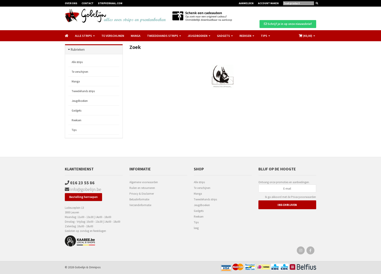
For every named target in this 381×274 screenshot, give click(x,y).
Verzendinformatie (140, 205)
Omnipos (95, 267)
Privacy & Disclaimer (141, 194)
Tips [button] (264, 36)
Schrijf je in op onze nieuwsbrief (289, 24)
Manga (135, 36)
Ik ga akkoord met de (290, 197)
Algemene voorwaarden (143, 182)
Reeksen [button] (245, 36)
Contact (87, 3)
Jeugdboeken (80, 101)
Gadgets (76, 110)
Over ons (71, 3)
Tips (74, 130)
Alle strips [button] (84, 36)
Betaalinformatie (139, 199)
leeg (196, 228)
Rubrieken (78, 49)
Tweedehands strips (83, 91)
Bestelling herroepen (83, 197)
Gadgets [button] (224, 36)
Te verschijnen (112, 36)
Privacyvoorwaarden (303, 197)
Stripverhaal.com (110, 3)
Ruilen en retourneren (142, 188)
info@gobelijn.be (85, 189)
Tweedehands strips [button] (163, 36)
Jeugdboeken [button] (198, 36)
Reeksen (76, 120)
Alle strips (77, 62)
